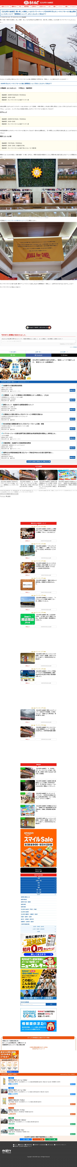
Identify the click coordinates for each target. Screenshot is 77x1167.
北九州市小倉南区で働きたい (9, 381)
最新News (14, 6)
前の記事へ (14, 352)
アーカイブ (73, 6)
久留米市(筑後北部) (25, 924)
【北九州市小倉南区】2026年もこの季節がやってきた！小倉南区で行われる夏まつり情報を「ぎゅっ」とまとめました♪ (46, 530)
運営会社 (22, 1144)
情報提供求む (29, 1144)
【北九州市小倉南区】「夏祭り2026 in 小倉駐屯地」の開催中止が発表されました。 (46, 582)
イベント (60, 6)
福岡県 (24, 17)
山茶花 (8, 496)
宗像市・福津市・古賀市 (26, 916)
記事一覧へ (38, 352)
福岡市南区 (23, 906)
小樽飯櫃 (8, 493)
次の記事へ (63, 352)
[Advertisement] (38, 510)
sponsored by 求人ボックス (23, 381)
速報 (66, 6)
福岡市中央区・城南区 (26, 901)
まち (50, 6)
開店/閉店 (26, 6)
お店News (34, 6)
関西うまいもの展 (14, 493)
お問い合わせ (50, 1144)
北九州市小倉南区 (46, 3)
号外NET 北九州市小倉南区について (23, 1146)
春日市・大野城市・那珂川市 (27, 919)
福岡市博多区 (24, 899)
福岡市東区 (23, 904)
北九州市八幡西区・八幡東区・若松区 (29, 914)
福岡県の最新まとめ (25, 897)
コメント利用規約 (73, 347)
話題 (54, 6)
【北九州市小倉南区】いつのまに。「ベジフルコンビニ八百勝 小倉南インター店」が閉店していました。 (46, 599)
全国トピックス (5, 6)
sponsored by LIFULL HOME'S (67, 1074)
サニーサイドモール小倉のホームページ (15, 220)
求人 (20, 6)
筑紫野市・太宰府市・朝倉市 (27, 921)
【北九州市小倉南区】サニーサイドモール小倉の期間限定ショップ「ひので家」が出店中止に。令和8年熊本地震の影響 (46, 729)
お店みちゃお (42, 6)
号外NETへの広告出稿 (39, 1144)
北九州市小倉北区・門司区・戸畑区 (29, 909)
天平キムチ (2, 493)
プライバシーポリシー (60, 1144)
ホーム (16, 1144)
